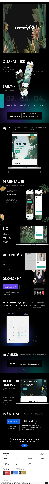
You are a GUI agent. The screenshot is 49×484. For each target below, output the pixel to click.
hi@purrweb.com (43, 454)
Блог (41, 462)
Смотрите (4, 72)
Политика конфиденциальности (6, 477)
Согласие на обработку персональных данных (16, 477)
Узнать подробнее (29, 483)
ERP (28, 462)
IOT (28, 459)
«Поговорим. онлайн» (38, 423)
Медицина (29, 463)
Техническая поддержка (6, 464)
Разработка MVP (5, 463)
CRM (28, 464)
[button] (10, 244)
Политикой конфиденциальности (17, 483)
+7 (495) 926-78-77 (43, 453)
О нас (41, 459)
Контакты (42, 463)
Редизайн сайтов (18, 462)
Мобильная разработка (6, 459)
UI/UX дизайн (17, 459)
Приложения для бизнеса (6, 462)
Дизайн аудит (17, 463)
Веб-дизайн (17, 464)
